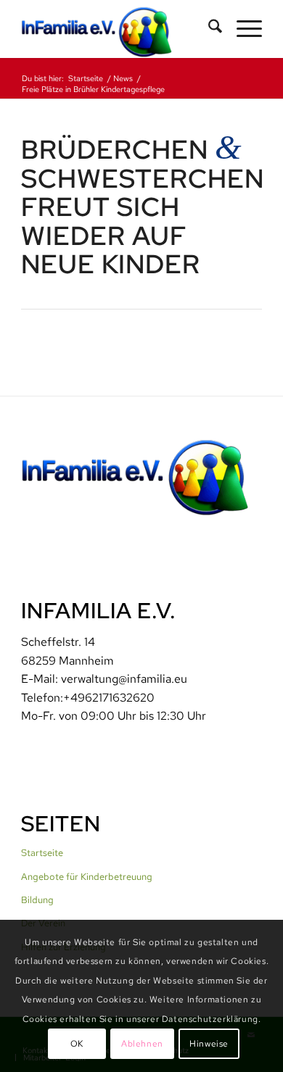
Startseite (42, 853)
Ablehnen (142, 1044)
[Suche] (208, 29)
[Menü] (242, 29)
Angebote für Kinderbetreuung (86, 877)
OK (76, 1044)
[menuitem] (208, 29)
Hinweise (209, 1044)
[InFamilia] (117, 29)
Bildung (37, 900)
